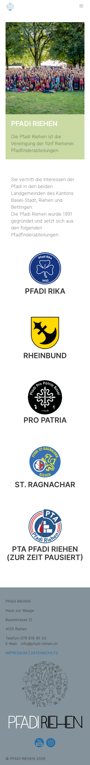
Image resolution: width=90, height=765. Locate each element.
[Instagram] (50, 742)
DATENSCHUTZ (44, 653)
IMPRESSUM (16, 653)
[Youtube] (39, 742)
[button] (81, 6)
